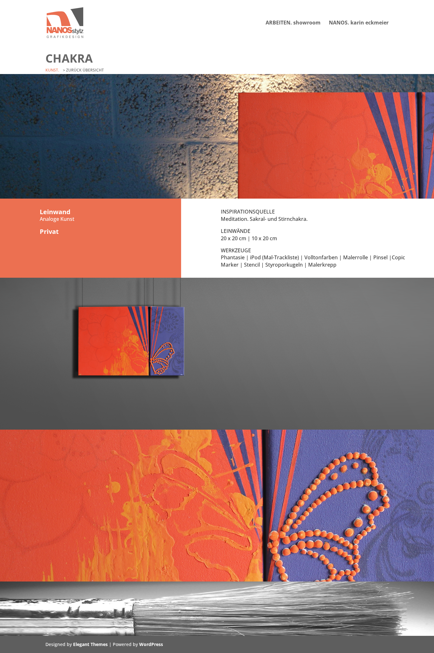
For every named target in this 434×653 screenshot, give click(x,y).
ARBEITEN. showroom (293, 23)
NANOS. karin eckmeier (359, 23)
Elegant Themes (90, 644)
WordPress (151, 644)
